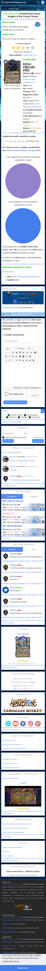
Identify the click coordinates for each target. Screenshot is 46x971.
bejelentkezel (10, 320)
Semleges (13, 7)
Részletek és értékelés (9, 668)
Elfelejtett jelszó (38, 437)
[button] (2, 2)
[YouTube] (15, 723)
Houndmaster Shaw (10, 307)
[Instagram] (30, 723)
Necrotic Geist (8, 272)
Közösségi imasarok (8, 740)
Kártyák (5, 7)
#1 (43, 289)
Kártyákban (12, 417)
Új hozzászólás (38, 314)
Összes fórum (6, 837)
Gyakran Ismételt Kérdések (11, 768)
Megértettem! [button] (23, 968)
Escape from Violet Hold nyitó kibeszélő (15, 828)
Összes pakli (6, 538)
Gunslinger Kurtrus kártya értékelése (14, 749)
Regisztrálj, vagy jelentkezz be (12, 744)
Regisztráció (38, 441)
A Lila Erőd (13, 470)
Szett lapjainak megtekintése (28, 277)
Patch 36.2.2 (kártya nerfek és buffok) (22, 460)
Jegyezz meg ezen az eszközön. (15, 437)
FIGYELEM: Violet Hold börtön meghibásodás (25, 480)
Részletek (31, 682)
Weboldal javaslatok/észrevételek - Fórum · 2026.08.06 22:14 (22, 572)
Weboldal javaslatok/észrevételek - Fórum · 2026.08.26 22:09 (22, 561)
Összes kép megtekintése (10, 778)
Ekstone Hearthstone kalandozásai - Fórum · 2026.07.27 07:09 (22, 595)
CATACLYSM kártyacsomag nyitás (13, 832)
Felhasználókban (32, 415)
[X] (8, 723)
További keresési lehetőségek (11, 422)
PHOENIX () (16, 476)
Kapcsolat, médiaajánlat (10, 953)
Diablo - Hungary (7, 856)
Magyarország (15, 2)
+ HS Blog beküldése (9, 485)
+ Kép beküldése (7, 813)
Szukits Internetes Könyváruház (12, 847)
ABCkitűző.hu (6, 924)
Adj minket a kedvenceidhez (11, 730)
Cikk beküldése (7, 942)
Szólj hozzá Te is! (30, 55)
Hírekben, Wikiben (16, 415)
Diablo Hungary (7, 928)
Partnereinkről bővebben (10, 860)
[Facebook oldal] (23, 723)
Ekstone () (16, 588)
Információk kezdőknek (9, 759)
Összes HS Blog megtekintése (12, 452)
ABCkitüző (5, 852)
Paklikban (24, 417)
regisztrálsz (25, 320)
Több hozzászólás (8, 623)
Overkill (23, 783)
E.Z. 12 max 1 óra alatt (16, 141)
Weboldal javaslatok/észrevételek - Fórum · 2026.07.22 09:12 (22, 617)
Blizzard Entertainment (9, 932)
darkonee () (18, 457)
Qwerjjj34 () (17, 294)
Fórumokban (35, 417)
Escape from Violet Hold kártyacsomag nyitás (16, 824)
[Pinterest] (38, 723)
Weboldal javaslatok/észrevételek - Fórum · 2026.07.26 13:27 (22, 606)
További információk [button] (10, 961)
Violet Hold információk (9, 763)
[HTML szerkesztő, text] (23, 374)
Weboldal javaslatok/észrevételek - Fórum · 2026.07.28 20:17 (22, 583)
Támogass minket (9, 946)
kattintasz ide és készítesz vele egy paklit (23, 150)
